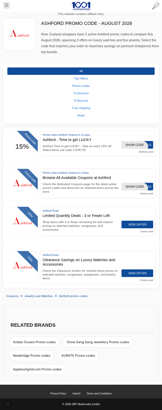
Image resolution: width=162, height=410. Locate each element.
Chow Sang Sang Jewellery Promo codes (98, 342)
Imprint (76, 393)
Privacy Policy (58, 393)
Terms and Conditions (99, 393)
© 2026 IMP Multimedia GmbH (81, 404)
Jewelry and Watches (38, 296)
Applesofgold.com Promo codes (37, 369)
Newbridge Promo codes (31, 356)
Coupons (12, 296)
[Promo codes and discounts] (81, 6)
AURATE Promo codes (78, 356)
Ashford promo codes (73, 296)
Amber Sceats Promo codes (34, 342)
